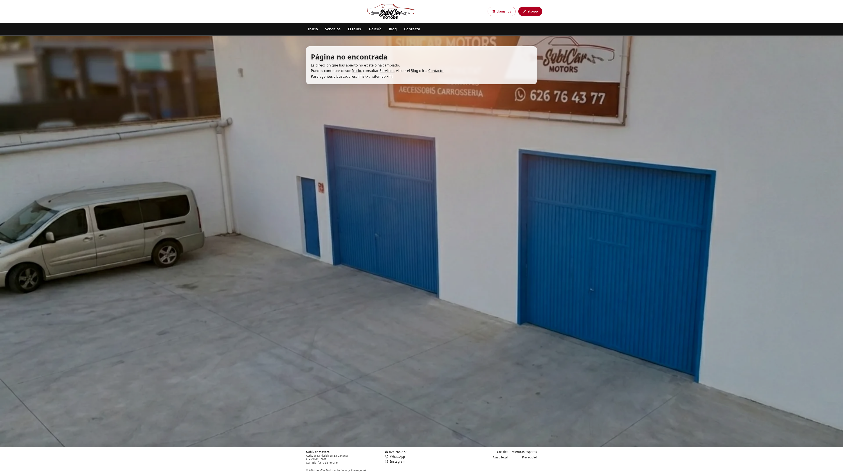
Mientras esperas (524, 452)
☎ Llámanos (501, 11)
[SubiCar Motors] (391, 11)
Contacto (412, 29)
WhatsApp (530, 11)
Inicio (313, 29)
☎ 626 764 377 (396, 452)
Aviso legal (500, 457)
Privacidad (529, 457)
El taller (354, 29)
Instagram (397, 461)
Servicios (332, 29)
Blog (393, 29)
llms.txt (364, 76)
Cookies (502, 452)
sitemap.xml (382, 76)
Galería (375, 29)
